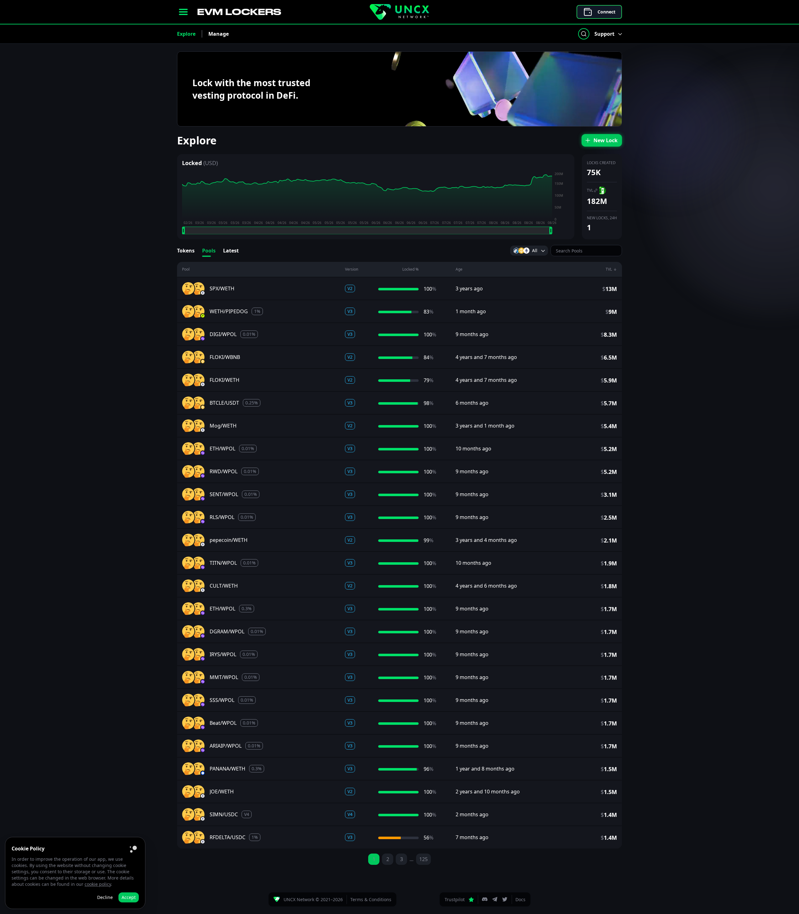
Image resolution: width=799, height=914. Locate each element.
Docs (520, 899)
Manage (218, 33)
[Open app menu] (183, 12)
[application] (375, 203)
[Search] (583, 33)
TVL (590, 190)
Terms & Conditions (370, 899)
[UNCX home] (399, 12)
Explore (186, 33)
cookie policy (98, 884)
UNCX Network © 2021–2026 (313, 899)
